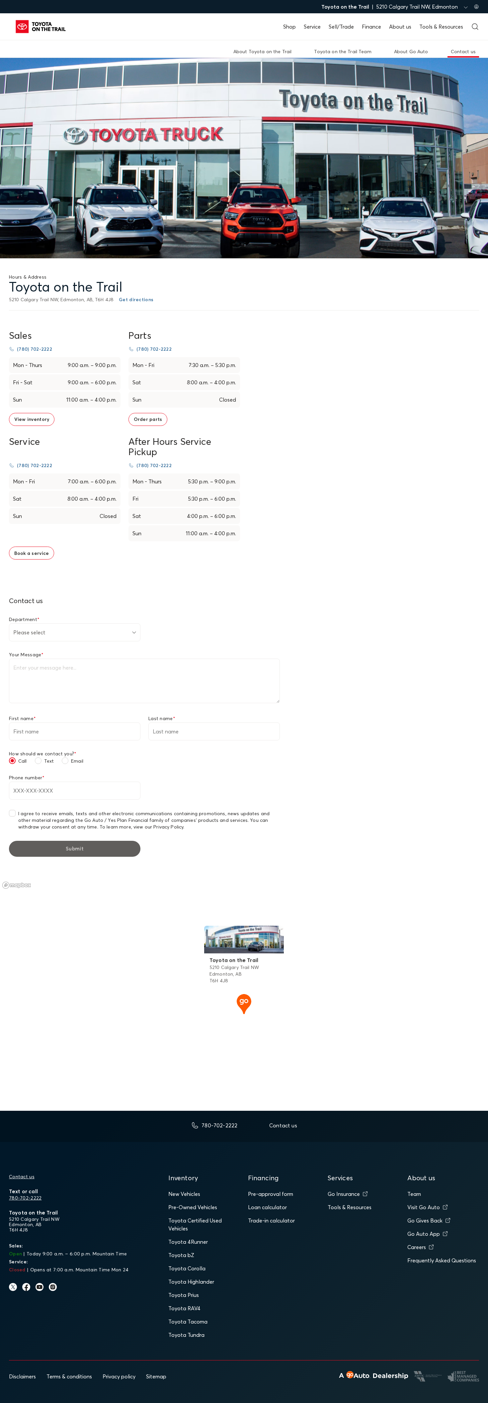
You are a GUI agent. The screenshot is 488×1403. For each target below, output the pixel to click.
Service (312, 26)
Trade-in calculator (271, 1220)
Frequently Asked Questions (441, 1260)
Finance (371, 26)
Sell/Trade (341, 26)
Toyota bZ (181, 1255)
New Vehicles (184, 1194)
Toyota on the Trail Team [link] (342, 52)
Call (22, 761)
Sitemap (156, 1376)
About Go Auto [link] (411, 52)
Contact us (22, 1177)
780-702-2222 (25, 1198)
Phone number (27, 777)
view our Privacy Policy (158, 827)
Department (24, 619)
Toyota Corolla (186, 1268)
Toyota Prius (183, 1295)
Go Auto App (423, 1233)
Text (49, 761)
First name (22, 718)
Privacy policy (119, 1376)
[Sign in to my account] (476, 6)
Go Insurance (344, 1194)
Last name (161, 718)
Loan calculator (267, 1207)
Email (77, 761)
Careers (416, 1247)
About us (400, 26)
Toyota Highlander (191, 1281)
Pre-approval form (270, 1194)
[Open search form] (475, 27)
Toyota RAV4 (184, 1308)
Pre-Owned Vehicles (192, 1207)
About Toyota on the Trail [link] (262, 52)
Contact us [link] (463, 52)
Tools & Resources (441, 26)
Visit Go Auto (423, 1207)
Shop (289, 26)
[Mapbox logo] (16, 885)
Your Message (26, 654)
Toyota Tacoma (187, 1321)
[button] (244, 1003)
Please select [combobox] (29, 632)
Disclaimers (22, 1376)
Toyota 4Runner (188, 1241)
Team (414, 1194)
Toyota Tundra (186, 1335)
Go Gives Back (425, 1220)
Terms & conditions (69, 1376)
